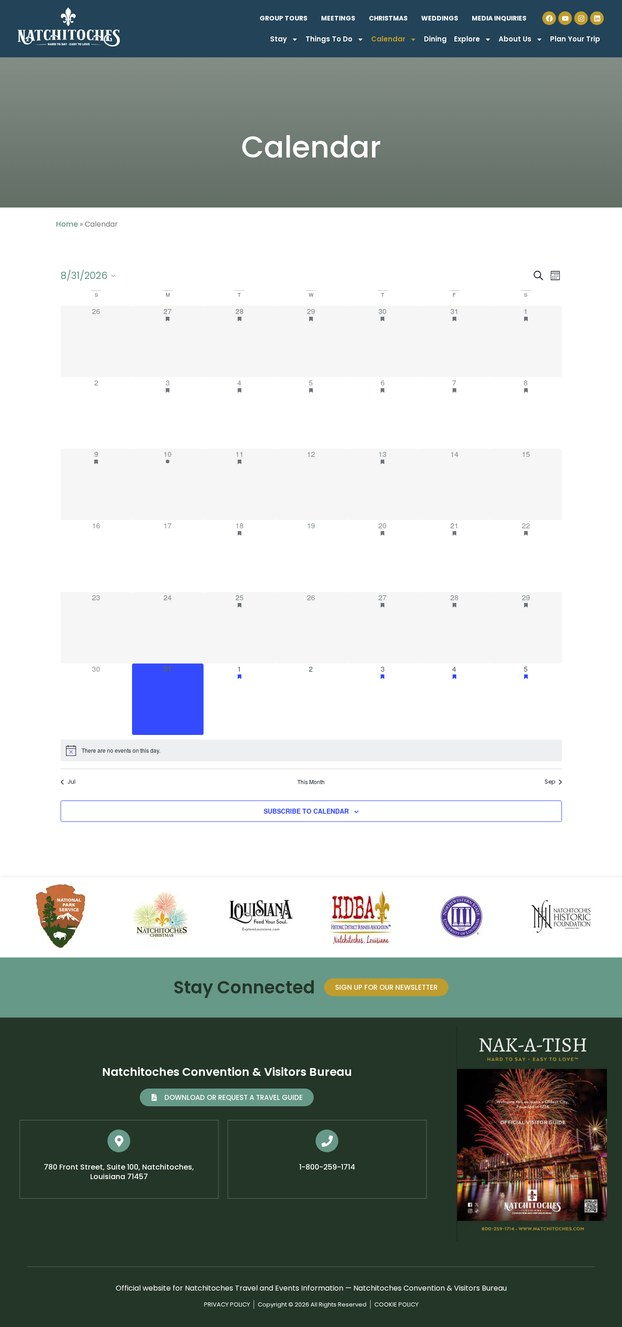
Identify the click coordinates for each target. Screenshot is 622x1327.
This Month (311, 781)
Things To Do (329, 39)
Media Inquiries (499, 18)
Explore (467, 39)
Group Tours (283, 18)
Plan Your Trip (575, 39)
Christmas (388, 18)
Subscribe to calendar (306, 810)
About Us (515, 39)
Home (67, 224)
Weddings (439, 18)
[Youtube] (565, 18)
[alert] (311, 750)
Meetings (338, 18)
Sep (550, 781)
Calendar (388, 39)
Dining (435, 39)
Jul (71, 781)
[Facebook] (549, 18)
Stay (278, 39)
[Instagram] (581, 18)
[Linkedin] (597, 18)
